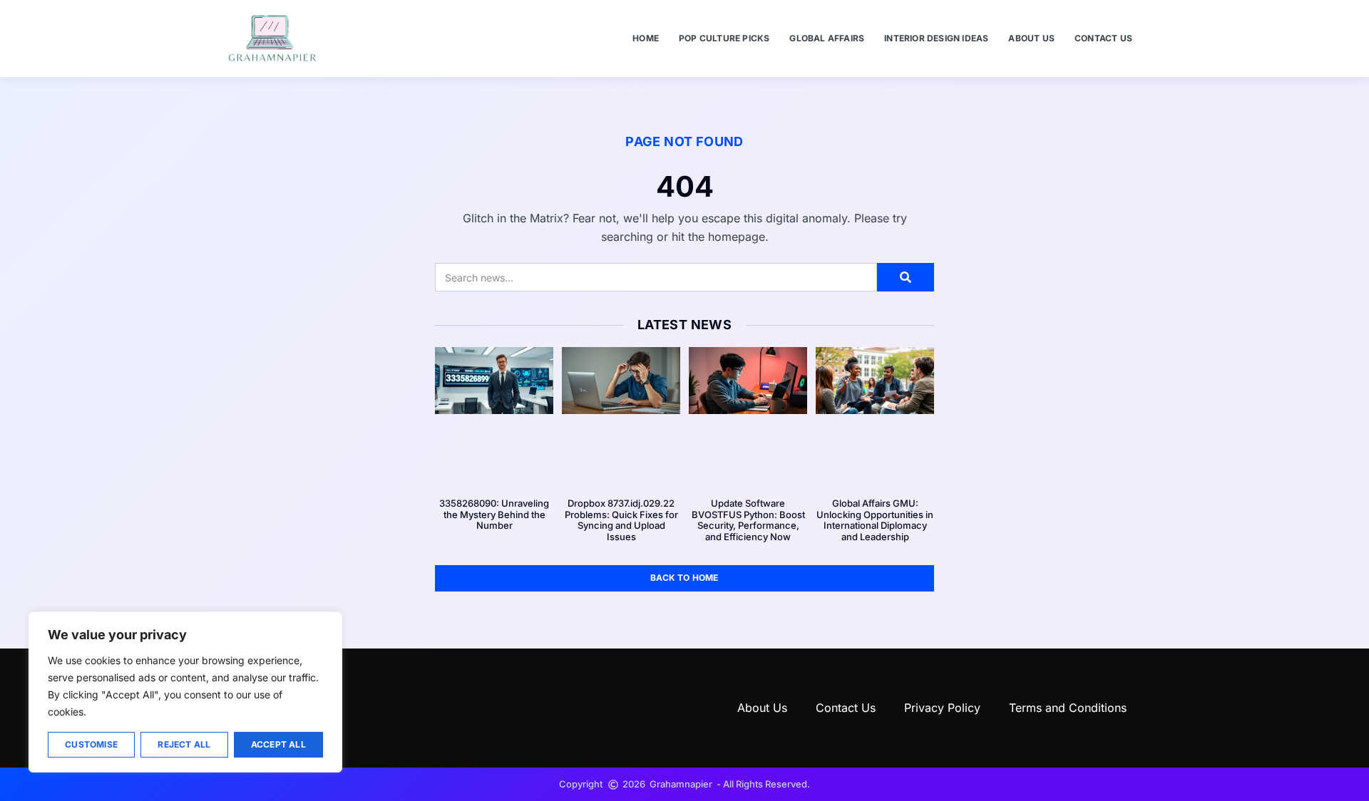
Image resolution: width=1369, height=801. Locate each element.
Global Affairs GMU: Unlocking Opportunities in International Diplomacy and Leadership (874, 519)
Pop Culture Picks (724, 38)
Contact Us (1103, 38)
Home (645, 38)
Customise (91, 744)
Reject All (184, 744)
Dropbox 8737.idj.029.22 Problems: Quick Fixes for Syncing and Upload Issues (621, 519)
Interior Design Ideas (936, 38)
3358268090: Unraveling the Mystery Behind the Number (494, 514)
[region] (185, 691)
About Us (1031, 38)
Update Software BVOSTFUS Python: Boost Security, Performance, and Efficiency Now (748, 519)
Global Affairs (826, 38)
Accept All (278, 744)
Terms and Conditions (1068, 708)
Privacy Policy (942, 708)
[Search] (905, 277)
